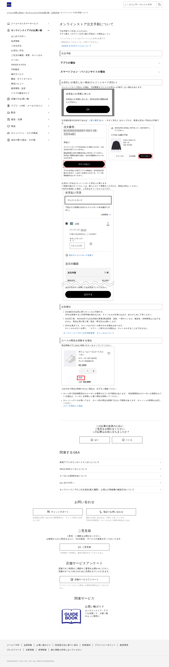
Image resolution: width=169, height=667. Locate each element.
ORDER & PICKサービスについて (76, 46)
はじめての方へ (18, 36)
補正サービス (17, 74)
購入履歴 (94, 120)
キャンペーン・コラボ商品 (24, 133)
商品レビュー (17, 83)
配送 (13, 112)
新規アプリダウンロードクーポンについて (79, 462)
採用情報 (42, 650)
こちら (107, 34)
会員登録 (15, 41)
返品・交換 (16, 119)
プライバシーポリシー (105, 645)
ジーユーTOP (13, 645)
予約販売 (15, 69)
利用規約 (86, 645)
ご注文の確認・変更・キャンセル (26, 55)
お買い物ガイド (43, 645)
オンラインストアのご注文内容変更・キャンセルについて (88, 333)
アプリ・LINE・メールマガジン (27, 105)
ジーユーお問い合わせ (15, 13)
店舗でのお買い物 (20, 99)
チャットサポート (60, 512)
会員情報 (28, 645)
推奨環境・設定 (18, 88)
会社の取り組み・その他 (23, 140)
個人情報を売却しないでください (66, 650)
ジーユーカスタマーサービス (24, 23)
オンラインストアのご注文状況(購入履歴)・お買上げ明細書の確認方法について (97, 489)
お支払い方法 (17, 50)
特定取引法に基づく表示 (66, 645)
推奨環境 (124, 645)
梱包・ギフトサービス (21, 79)
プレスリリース (14, 650)
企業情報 (30, 650)
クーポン (15, 60)
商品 (13, 126)
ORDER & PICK (18, 65)
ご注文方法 (55, 13)
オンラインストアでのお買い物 (37, 13)
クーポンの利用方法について (73, 476)
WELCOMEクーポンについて (73, 469)
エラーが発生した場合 (73, 406)
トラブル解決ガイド (20, 93)
